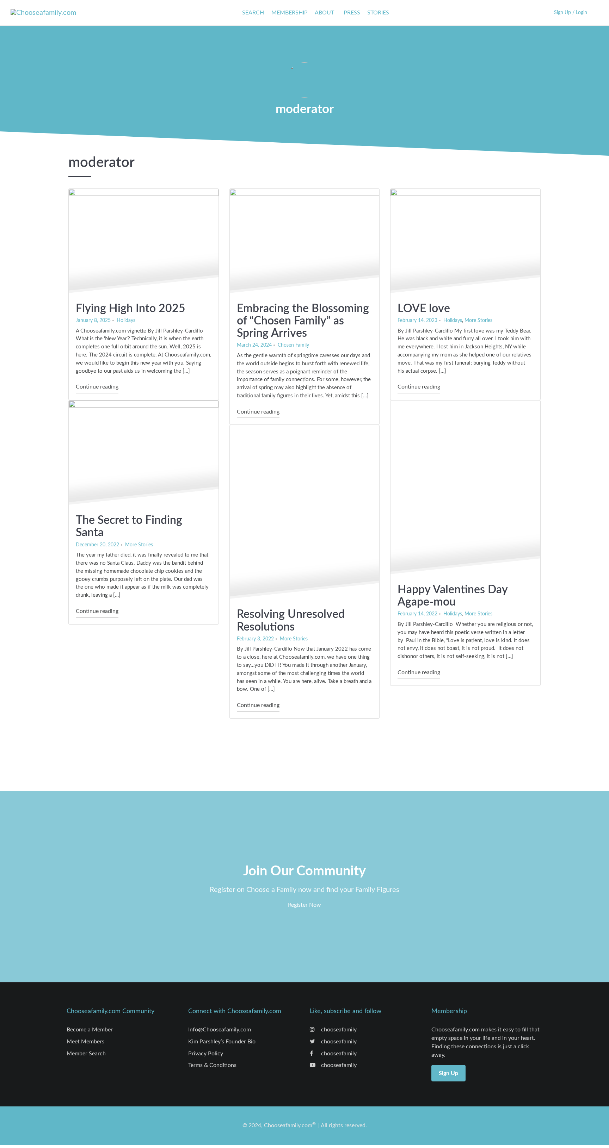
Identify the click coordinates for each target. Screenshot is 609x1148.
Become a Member (90, 1029)
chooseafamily (338, 1029)
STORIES (378, 12)
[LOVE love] (465, 242)
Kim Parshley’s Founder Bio (222, 1041)
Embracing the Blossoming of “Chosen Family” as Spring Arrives (303, 321)
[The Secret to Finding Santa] (144, 454)
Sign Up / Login (570, 12)
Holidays (126, 320)
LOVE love (424, 308)
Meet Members (85, 1041)
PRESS (352, 12)
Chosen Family (293, 345)
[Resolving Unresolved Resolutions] (305, 513)
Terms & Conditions (212, 1065)
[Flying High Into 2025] (144, 242)
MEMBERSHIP (289, 12)
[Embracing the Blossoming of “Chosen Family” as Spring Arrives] (305, 242)
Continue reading (97, 387)
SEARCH (253, 12)
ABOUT (324, 12)
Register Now (304, 905)
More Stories (478, 320)
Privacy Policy (205, 1053)
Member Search (86, 1053)
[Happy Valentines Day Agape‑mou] (465, 489)
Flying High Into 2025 (130, 308)
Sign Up (448, 1073)
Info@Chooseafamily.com (219, 1029)
